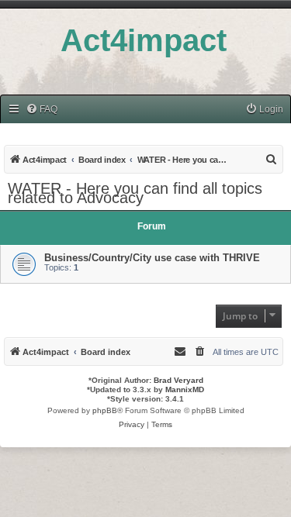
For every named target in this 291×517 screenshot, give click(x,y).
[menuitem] (41, 109)
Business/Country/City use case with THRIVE (152, 258)
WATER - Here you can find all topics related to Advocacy (135, 193)
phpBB (104, 410)
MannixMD (184, 389)
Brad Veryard (178, 380)
